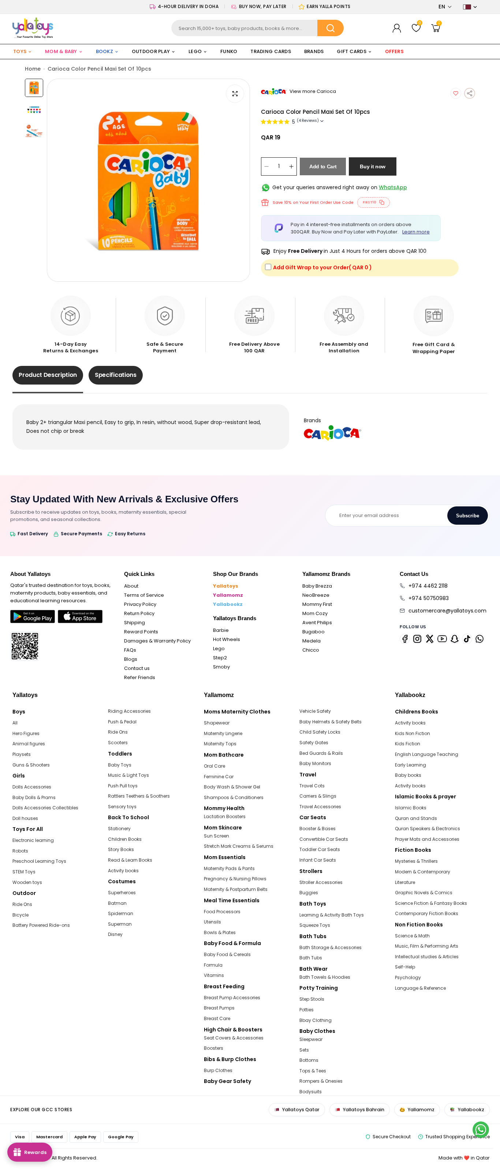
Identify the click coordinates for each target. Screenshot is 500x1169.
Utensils (212, 922)
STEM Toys (24, 872)
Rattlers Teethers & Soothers (139, 796)
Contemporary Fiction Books (426, 913)
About (131, 585)
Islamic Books (410, 808)
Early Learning (410, 765)
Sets (304, 1050)
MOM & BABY (61, 51)
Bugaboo (313, 631)
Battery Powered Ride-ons (41, 925)
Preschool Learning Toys (39, 861)
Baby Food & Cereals (227, 954)
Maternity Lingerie (223, 733)
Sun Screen (216, 836)
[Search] (330, 28)
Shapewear (217, 723)
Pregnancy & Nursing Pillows (235, 879)
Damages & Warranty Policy (157, 640)
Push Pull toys (123, 786)
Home (33, 68)
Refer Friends (139, 677)
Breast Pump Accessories (232, 997)
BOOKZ (104, 51)
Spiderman (120, 913)
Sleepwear (310, 1039)
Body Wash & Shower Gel (232, 787)
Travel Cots (312, 786)
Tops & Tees (312, 1071)
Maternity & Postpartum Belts (236, 889)
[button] (445, 7)
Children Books (125, 839)
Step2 (220, 657)
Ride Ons (22, 904)
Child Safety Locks (319, 732)
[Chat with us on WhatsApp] (481, 1129)
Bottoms (308, 1060)
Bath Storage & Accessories (330, 947)
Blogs (130, 659)
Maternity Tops (220, 744)
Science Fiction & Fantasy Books (431, 903)
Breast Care (217, 1018)
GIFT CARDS (351, 51)
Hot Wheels (226, 639)
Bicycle (20, 915)
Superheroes (122, 892)
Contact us (137, 668)
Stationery (119, 828)
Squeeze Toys (314, 925)
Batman (117, 903)
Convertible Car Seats (323, 839)
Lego (219, 648)
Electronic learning (33, 840)
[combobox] (257, 28)
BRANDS (314, 51)
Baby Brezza (317, 585)
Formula (213, 965)
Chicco (310, 650)
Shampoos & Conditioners (234, 797)
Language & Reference (420, 988)
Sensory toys (122, 806)
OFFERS (394, 51)
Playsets (21, 754)
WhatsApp (393, 187)
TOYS (19, 51)
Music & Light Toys (128, 775)
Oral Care (214, 766)
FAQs (130, 650)
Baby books (408, 775)
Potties (306, 1010)
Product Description (48, 375)
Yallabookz (228, 604)
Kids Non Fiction (412, 733)
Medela (311, 640)
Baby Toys (119, 765)
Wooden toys (27, 882)
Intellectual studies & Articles (427, 956)
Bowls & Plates (220, 932)
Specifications (116, 375)
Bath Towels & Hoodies (324, 977)
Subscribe (467, 515)
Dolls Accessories (31, 787)
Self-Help (405, 967)
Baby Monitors (315, 763)
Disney (115, 934)
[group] (148, 180)
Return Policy (139, 613)
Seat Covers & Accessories (234, 1038)
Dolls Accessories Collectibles (45, 808)
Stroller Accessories (321, 882)
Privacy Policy (140, 604)
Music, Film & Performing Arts (426, 946)
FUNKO (228, 51)
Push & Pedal (122, 722)
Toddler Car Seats (319, 849)
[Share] (469, 93)
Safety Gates (313, 742)
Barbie (221, 630)
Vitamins (214, 975)
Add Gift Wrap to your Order (322, 267)
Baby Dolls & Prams (34, 797)
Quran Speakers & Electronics (427, 828)
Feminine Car (219, 776)
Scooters (118, 742)
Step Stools (311, 999)
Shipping (134, 622)
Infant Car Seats (317, 860)
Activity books (123, 871)
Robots (20, 851)
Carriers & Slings (317, 796)
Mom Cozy (315, 613)
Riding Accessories (129, 711)
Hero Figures (26, 733)
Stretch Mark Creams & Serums (238, 846)
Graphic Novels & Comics (423, 892)
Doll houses (25, 818)
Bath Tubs (310, 958)
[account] (397, 28)
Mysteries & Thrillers (416, 861)
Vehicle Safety (315, 711)
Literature (405, 882)
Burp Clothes (218, 1070)
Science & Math (412, 936)
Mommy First (317, 604)
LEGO (195, 51)
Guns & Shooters (31, 765)
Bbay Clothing (315, 1020)
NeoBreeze (315, 595)
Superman (120, 924)
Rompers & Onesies (321, 1081)
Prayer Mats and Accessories (427, 839)
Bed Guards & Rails (321, 753)
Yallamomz (228, 595)
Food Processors (222, 911)
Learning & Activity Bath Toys (331, 915)
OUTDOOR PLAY (151, 51)
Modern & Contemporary (422, 872)
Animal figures (28, 744)
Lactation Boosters (225, 816)
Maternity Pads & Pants (229, 868)
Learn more (416, 231)
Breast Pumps (219, 1008)
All (15, 723)
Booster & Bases (317, 828)
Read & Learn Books (130, 860)
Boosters (213, 1048)
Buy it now (372, 166)
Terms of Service (144, 595)
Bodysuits (310, 1092)
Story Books (121, 849)
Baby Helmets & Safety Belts (330, 722)
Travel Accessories (320, 806)
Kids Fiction (407, 744)
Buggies (308, 892)
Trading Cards (270, 51)
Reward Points (141, 631)
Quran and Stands (416, 818)
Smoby (221, 666)
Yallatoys (225, 585)
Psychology (408, 977)
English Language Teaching (426, 754)
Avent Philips (317, 622)
